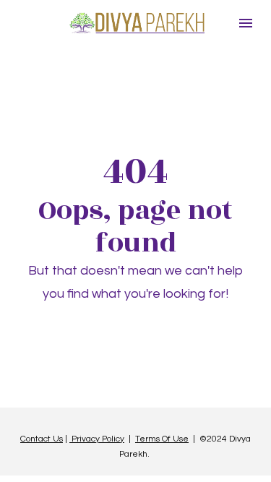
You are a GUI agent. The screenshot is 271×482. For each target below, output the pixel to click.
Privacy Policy (96, 439)
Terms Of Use (162, 439)
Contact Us (41, 439)
